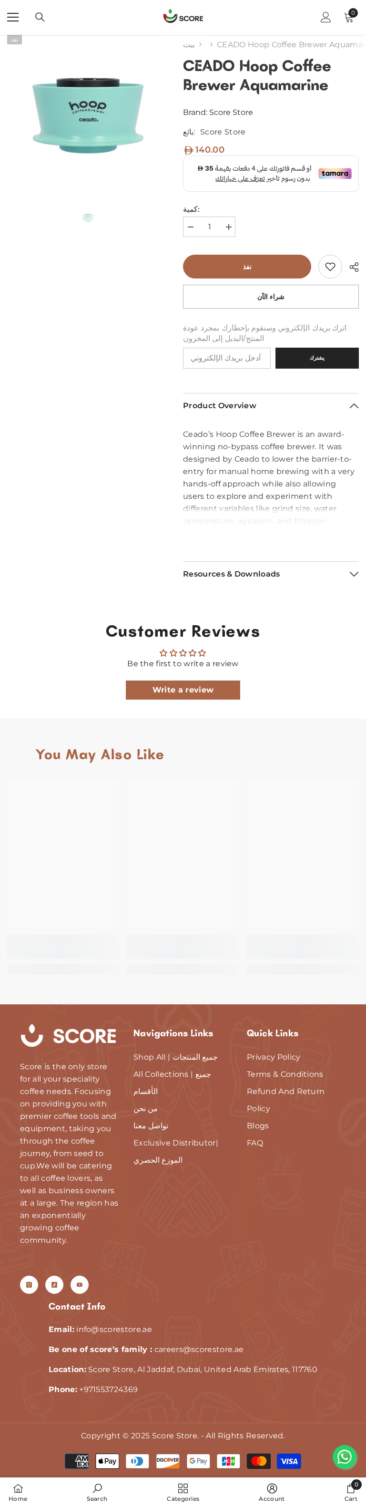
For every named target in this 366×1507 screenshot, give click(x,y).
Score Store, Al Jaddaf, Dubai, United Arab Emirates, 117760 (183, 1369)
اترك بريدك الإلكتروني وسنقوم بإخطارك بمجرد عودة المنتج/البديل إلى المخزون (264, 333)
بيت (189, 44)
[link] (330, 267)
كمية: (191, 209)
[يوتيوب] (80, 1285)
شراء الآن (271, 296)
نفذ (247, 266)
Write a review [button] (183, 689)
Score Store (231, 112)
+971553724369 (108, 1389)
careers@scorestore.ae (199, 1349)
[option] (88, 115)
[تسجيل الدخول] (326, 17)
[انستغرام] (29, 1285)
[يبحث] (40, 17)
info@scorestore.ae (114, 1329)
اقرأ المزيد (271, 537)
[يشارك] (350, 267)
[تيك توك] (54, 1285)
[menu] (13, 17)
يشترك (317, 357)
